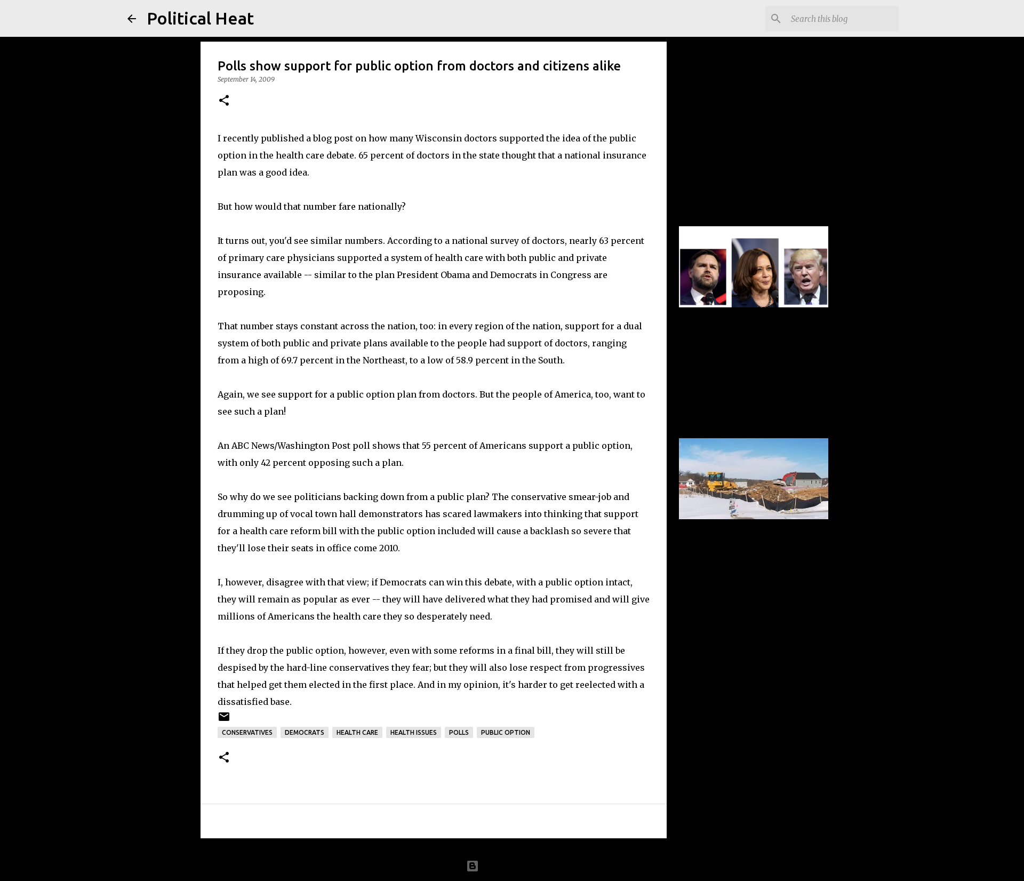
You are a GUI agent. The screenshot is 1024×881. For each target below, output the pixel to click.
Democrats (304, 732)
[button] (224, 101)
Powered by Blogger (518, 866)
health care (357, 732)
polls (459, 732)
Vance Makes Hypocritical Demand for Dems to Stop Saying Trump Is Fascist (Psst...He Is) (746, 332)
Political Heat (200, 18)
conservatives (247, 732)
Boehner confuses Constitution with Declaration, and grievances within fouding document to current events (742, 120)
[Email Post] (224, 720)
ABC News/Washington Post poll (300, 445)
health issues (413, 732)
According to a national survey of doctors (476, 240)
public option (505, 732)
